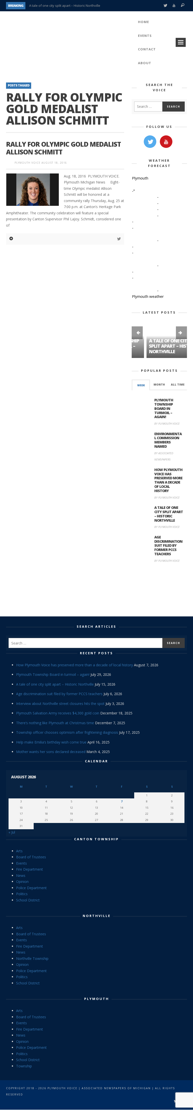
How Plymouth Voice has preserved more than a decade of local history (168, 480)
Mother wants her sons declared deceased (50, 751)
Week (141, 385)
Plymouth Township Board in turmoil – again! (163, 408)
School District (28, 900)
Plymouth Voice (27, 162)
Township (24, 1066)
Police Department (31, 887)
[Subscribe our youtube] (166, 141)
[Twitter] (165, 5)
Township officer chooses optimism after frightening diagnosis (67, 732)
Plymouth (96, 998)
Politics (22, 893)
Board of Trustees (31, 857)
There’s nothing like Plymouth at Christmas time (55, 722)
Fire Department (29, 869)
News (20, 875)
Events (21, 863)
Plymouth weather (148, 296)
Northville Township (32, 958)
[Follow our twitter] (150, 141)
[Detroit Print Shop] (159, 590)
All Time (177, 384)
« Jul (12, 832)
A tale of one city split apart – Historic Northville (64, 5)
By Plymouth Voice (167, 423)
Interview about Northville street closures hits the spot (60, 703)
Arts (19, 851)
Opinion (22, 881)
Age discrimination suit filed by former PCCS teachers (168, 545)
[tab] (141, 385)
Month (159, 384)
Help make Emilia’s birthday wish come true (51, 742)
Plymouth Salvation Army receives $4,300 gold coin (57, 713)
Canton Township (96, 839)
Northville (97, 915)
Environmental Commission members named (168, 440)
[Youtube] (174, 5)
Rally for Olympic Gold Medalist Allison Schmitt (63, 148)
